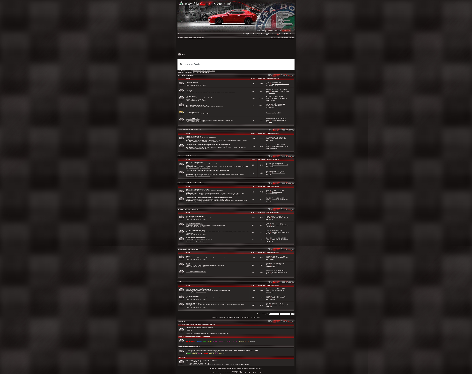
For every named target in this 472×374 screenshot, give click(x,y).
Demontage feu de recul (279, 138)
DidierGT (272, 166)
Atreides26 (272, 100)
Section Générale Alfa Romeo (189, 209)
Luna (270, 122)
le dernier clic (213, 333)
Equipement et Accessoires (224, 147)
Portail (180, 34)
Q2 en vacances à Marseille (280, 305)
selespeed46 (273, 193)
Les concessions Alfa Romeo (195, 230)
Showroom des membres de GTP (196, 105)
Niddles (271, 274)
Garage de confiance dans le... (281, 232)
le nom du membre (223, 333)
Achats (188, 263)
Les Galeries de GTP (192, 112)
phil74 (271, 292)
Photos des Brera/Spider (228, 193)
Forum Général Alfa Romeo (195, 216)
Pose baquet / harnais (278, 173)
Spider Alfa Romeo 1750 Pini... (280, 217)
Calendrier (271, 33)
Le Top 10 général (256, 317)
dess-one (272, 93)
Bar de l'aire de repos (278, 290)
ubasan (271, 259)
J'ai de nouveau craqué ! (279, 297)
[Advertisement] (236, 46)
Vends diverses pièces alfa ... (280, 257)
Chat (280, 33)
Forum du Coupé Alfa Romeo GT (190, 129)
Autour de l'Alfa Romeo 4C (194, 162)
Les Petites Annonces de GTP (189, 249)
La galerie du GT (215, 141)
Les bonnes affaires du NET (280, 272)
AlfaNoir (206, 363)
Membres (261, 33)
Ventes (188, 256)
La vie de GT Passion (192, 119)
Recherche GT (276, 265)
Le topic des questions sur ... (280, 84)
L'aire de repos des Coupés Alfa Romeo (199, 289)
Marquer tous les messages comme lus (250, 368)
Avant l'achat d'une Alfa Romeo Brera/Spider (211, 194)
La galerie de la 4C (205, 167)
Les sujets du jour (232, 317)
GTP (183, 54)
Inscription (200, 37)
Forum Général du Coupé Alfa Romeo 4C (206, 166)
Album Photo (290, 33)
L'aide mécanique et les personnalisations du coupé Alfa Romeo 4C (208, 170)
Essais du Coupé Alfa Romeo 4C (228, 166)
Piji (270, 174)
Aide (243, 33)
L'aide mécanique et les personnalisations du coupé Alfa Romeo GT (208, 144)
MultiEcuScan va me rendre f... (281, 146)
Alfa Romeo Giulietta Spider (280, 239)
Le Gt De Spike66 (277, 105)
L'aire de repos (184, 282)
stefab (271, 241)
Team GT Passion (201, 85)
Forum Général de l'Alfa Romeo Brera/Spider (207, 193)
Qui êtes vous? (191, 96)
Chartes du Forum (192, 82)
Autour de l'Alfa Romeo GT (194, 136)
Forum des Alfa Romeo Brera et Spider (191, 183)
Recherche (251, 33)
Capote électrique (277, 192)
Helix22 (271, 140)
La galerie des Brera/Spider (232, 194)
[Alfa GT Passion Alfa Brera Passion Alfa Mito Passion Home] (236, 16)
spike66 (271, 107)
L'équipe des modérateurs (218, 317)
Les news (189, 90)
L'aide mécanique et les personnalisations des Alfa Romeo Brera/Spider (209, 197)
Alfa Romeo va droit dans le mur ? (204, 71)
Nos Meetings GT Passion (194, 223)
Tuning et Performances (240, 147)
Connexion (192, 37)
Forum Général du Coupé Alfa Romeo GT (230, 140)
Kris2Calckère (273, 148)
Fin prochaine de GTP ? (279, 120)
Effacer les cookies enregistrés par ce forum (223, 368)
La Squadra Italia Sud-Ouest (280, 225)
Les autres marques (192, 296)
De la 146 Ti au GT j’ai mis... (280, 98)
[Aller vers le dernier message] (271, 84)
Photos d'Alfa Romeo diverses (196, 237)
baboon (271, 219)
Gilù (270, 201)
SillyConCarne (273, 85)
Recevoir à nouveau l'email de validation (282, 37)
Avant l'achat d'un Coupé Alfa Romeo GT (206, 140)
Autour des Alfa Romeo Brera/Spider (197, 189)
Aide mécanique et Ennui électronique (205, 147)
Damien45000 (273, 234)
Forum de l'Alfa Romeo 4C (188, 156)
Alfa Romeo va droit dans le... (280, 91)
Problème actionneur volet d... (280, 199)
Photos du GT (206, 141)
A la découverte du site (186, 75)
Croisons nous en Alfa (193, 303)
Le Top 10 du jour (244, 317)
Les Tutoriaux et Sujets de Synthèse (196, 148)
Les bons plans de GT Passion (196, 271)
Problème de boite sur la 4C (280, 165)
